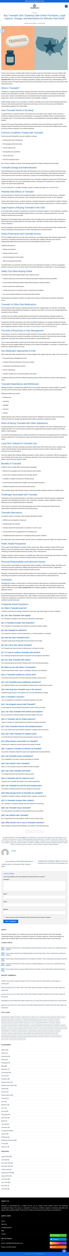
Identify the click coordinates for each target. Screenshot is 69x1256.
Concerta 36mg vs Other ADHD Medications (44, 326)
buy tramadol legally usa (32, 837)
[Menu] (2, 6)
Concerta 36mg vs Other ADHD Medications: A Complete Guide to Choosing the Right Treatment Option (17, 864)
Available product (6, 1227)
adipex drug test (26, 1017)
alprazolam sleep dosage (8, 1019)
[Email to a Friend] (36, 831)
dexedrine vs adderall (18, 1025)
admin (43, 23)
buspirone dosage (33, 1019)
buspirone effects (43, 1019)
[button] (64, 1251)
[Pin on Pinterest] (39, 831)
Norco (3, 1108)
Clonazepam (5, 1072)
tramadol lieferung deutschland (9, 1036)
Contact (3, 1234)
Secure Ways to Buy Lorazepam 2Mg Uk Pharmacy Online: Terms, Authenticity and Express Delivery (35, 969)
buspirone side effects (7, 1022)
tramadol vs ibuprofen (42, 844)
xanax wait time (21, 1038)
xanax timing (13, 1038)
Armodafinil (4, 1063)
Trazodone (4, 1127)
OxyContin (4, 1117)
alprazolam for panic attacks (58, 1017)
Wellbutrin (4, 1137)
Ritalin (3, 1121)
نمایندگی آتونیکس (6, 994)
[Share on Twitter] (33, 831)
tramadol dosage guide (27, 839)
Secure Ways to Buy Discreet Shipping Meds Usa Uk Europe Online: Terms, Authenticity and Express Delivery (36, 954)
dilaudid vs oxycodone (7, 1028)
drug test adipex (18, 1028)
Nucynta (3, 1111)
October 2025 (5, 1169)
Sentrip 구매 (5, 981)
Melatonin (4, 1105)
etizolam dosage (28, 1028)
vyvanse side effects (56, 1036)
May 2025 (4, 1185)
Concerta (4, 1075)
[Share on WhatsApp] (26, 831)
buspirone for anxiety (54, 1019)
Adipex (3, 1053)
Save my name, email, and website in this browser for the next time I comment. (28, 917)
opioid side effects (17, 1033)
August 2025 (5, 1176)
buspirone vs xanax (29, 1022)
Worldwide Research (7, 1140)
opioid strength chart (29, 1033)
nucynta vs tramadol (7, 1033)
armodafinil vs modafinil (21, 1019)
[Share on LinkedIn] (42, 831)
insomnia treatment (22, 1030)
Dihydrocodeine (6, 1082)
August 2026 (5, 1156)
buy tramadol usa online (15, 839)
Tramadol (34, 12)
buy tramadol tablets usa (58, 837)
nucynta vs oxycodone (54, 1030)
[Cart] (66, 6)
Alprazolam (4, 1056)
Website (5, 909)
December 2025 (6, 1163)
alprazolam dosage (44, 1017)
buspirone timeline (18, 1022)
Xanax (3, 1143)
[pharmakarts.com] (34, 6)
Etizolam (3, 1092)
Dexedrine (4, 1079)
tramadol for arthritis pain (51, 839)
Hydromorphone (6, 1095)
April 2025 (4, 1189)
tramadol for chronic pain (10, 841)
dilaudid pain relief (41, 1025)
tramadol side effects (22, 842)
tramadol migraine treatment (32, 841)
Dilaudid (3, 1088)
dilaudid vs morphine (60, 1025)
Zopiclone (4, 1147)
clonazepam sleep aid (54, 1022)
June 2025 (4, 1182)
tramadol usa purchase (20, 844)
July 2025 (4, 1179)
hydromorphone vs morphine (9, 1030)
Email (5, 901)
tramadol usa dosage (45, 842)
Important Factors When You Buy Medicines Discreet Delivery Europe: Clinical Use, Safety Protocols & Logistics (36, 948)
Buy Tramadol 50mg (52, 187)
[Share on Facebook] (30, 831)
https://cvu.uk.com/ (6, 1005)
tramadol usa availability (34, 842)
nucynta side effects (42, 1030)
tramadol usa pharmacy (57, 842)
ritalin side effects (39, 1033)
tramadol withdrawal (53, 844)
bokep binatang (6, 987)
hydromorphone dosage (61, 1028)
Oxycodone (4, 1114)
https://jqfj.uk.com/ (6, 1000)
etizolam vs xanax (37, 1028)
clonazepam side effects (42, 1022)
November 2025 (6, 1166)
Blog (2, 1066)
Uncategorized (5, 1130)
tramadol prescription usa (10, 842)
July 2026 (4, 1160)
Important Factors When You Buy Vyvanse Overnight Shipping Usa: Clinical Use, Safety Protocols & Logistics (35, 964)
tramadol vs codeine (32, 844)
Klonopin (4, 1098)
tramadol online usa (45, 841)
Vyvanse (3, 1134)
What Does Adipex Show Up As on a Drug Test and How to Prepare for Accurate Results (40, 1000)
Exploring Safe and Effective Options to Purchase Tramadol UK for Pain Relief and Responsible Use (53, 862)
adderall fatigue (5, 1017)
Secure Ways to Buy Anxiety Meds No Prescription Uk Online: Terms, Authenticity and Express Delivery (36, 959)
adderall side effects (16, 1017)
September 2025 (6, 1172)
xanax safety (5, 1038)
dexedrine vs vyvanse (29, 1025)
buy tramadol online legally (44, 837)
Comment (6, 879)
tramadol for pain (21, 841)
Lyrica (3, 1101)
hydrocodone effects (49, 1028)
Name (5, 894)
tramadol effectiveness (39, 839)
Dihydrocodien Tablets (8, 1085)
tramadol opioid (54, 841)
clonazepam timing (6, 1025)
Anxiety (3, 1059)
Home (3, 1221)
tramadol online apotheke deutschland (27, 1036)
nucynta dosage (32, 1030)
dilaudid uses (50, 1025)
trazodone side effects (43, 1036)
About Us (4, 1224)
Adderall (3, 1050)
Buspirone (4, 1069)
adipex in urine (35, 1017)
